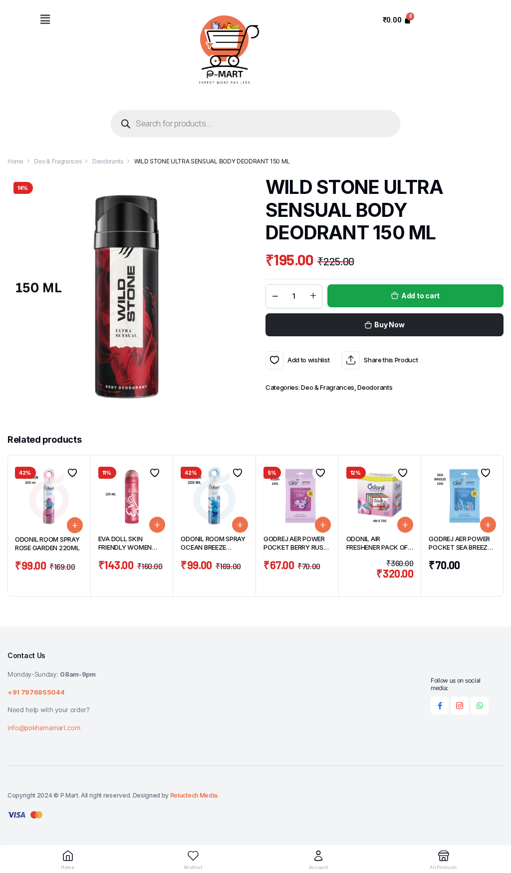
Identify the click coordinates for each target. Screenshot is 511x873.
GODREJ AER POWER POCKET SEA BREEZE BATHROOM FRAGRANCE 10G (460, 551)
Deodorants (107, 161)
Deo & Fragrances (57, 161)
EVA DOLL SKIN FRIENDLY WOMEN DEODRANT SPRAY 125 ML (131, 551)
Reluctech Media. (194, 795)
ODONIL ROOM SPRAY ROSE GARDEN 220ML (47, 543)
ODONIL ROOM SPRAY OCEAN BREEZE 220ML (213, 547)
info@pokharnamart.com (43, 728)
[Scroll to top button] (495, 828)
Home (15, 161)
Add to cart (420, 295)
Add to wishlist (274, 360)
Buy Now (389, 324)
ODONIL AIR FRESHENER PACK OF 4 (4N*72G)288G (377, 547)
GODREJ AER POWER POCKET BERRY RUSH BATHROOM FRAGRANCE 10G (295, 551)
